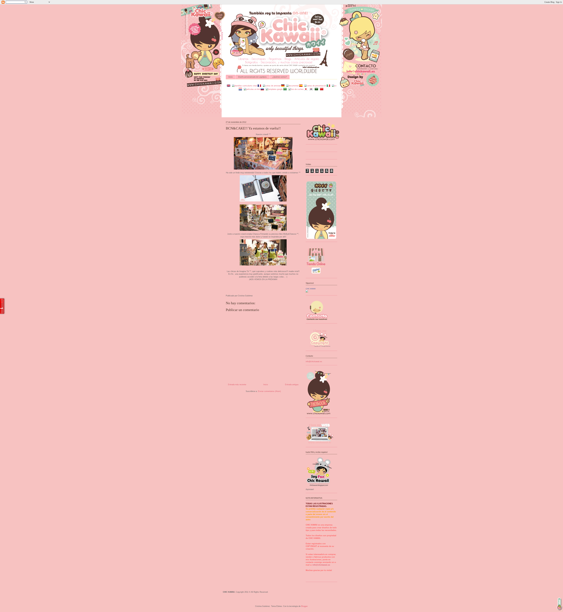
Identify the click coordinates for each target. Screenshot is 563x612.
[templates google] (274, 89)
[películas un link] (252, 89)
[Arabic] (317, 89)
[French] (260, 86)
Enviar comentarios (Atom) (269, 391)
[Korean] (311, 89)
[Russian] (263, 89)
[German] (283, 86)
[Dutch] (241, 89)
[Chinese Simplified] (322, 89)
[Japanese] (306, 89)
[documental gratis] (292, 86)
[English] (229, 86)
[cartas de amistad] (271, 86)
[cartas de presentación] (315, 86)
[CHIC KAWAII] (307, 292)
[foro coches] (296, 89)
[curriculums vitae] (244, 86)
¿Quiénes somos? (279, 77)
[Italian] (329, 86)
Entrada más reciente (237, 384)
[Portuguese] (285, 89)
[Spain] (301, 86)
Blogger (304, 606)
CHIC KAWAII (311, 289)
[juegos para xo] (334, 86)
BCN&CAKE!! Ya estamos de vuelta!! (253, 128)
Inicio (230, 77)
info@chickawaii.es (314, 361)
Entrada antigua (291, 384)
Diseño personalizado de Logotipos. (252, 77)
